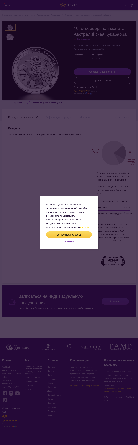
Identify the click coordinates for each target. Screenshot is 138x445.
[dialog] (69, 222)
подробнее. (86, 227)
